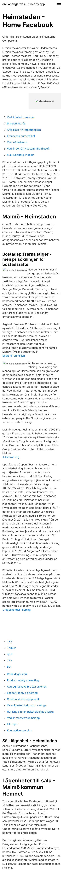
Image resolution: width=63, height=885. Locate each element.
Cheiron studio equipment (23, 699)
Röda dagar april (17, 674)
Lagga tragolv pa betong (22, 692)
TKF (9, 641)
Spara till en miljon (13, 355)
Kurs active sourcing (19, 730)
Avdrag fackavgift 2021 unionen (27, 686)
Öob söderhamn (17, 142)
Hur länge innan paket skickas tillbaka (30, 711)
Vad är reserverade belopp (23, 717)
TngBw (11, 647)
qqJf (10, 654)
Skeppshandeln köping (16, 609)
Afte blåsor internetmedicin (24, 129)
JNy (9, 660)
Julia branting (10, 457)
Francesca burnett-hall (21, 136)
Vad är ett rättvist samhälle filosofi (28, 148)
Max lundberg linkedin (20, 154)
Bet (9, 666)
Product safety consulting (23, 680)
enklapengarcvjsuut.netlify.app (23, 4)
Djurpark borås (16, 123)
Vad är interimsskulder (21, 117)
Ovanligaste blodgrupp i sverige (26, 705)
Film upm (12, 724)
